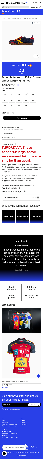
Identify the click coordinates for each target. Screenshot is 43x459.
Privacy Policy (34, 452)
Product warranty (8, 137)
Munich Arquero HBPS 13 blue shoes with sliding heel (23, 18)
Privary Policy (16, 409)
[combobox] (15, 7)
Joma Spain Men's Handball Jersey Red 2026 (15, 381)
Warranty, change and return (10, 424)
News (23, 422)
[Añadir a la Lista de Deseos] (32, 23)
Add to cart (22, 118)
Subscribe (32, 405)
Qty (4, 113)
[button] (36, 7)
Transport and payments (9, 426)
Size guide (5, 422)
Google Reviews (21, 270)
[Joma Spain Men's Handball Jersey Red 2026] (21, 355)
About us (24, 420)
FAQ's (3, 420)
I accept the (12, 409)
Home (3, 18)
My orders (24, 424)
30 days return (7, 133)
